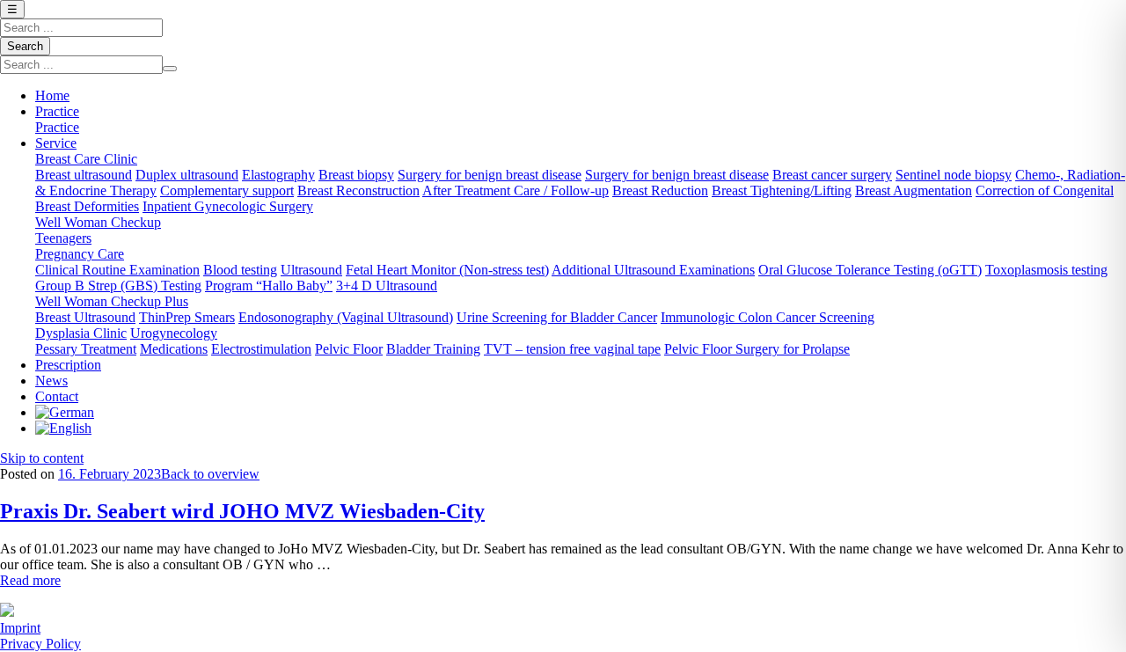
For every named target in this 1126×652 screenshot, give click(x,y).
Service (56, 143)
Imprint (20, 627)
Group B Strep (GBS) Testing (118, 285)
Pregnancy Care (79, 253)
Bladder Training (433, 348)
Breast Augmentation (913, 190)
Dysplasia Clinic (81, 333)
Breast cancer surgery (832, 174)
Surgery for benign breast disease (489, 174)
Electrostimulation (261, 348)
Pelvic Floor (349, 348)
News (51, 380)
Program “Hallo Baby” (269, 285)
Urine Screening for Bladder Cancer (557, 317)
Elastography (278, 174)
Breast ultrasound (83, 174)
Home (52, 95)
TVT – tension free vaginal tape (572, 348)
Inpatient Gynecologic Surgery (228, 206)
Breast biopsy (356, 174)
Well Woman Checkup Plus (111, 301)
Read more (30, 580)
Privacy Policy (40, 643)
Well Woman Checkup (98, 222)
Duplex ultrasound (186, 174)
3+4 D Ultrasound (386, 285)
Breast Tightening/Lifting (782, 190)
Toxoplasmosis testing (1046, 269)
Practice (57, 111)
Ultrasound (311, 269)
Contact (56, 396)
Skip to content (42, 458)
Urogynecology (173, 333)
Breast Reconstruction (358, 190)
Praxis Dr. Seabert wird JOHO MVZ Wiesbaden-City (242, 511)
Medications (174, 348)
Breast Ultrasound (85, 317)
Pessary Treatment (85, 348)
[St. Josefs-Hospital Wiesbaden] (7, 611)
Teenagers (63, 238)
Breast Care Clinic (86, 158)
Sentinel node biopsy (954, 174)
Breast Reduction (660, 190)
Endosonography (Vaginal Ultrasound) (345, 317)
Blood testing (240, 269)
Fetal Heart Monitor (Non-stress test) (447, 269)
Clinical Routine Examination (117, 269)
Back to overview (210, 473)
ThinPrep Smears (187, 317)
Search (25, 46)
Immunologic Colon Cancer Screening (767, 317)
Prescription (68, 364)
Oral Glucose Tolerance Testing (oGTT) (870, 269)
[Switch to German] (64, 412)
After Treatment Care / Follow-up (515, 190)
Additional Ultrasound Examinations (653, 269)
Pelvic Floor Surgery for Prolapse (757, 348)
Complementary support (227, 190)
